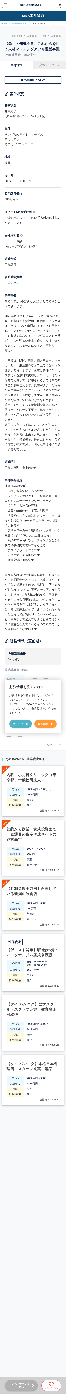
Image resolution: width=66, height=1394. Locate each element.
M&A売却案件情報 (18, 23)
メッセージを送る (21, 1385)
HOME (4, 23)
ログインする (20, 723)
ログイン (59, 7)
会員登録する (45, 723)
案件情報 (16, 65)
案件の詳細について (33, 80)
